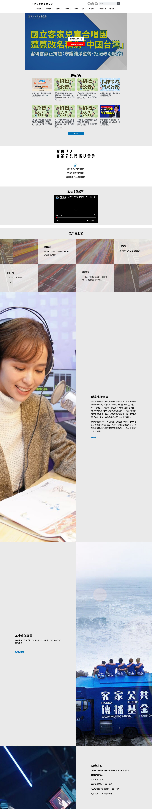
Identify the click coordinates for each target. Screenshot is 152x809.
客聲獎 (76, 9)
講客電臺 (48, 9)
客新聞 (67, 9)
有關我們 (38, 9)
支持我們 (111, 9)
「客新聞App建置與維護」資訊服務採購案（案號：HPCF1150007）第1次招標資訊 (87, 122)
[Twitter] (92, 3)
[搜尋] (118, 3)
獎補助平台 (103, 9)
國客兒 (58, 9)
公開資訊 (91, 9)
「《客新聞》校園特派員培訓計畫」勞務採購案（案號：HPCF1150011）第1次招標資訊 (87, 95)
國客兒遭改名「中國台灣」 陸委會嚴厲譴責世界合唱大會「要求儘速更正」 (110, 122)
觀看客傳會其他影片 (77, 44)
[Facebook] (89, 3)
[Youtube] (96, 3)
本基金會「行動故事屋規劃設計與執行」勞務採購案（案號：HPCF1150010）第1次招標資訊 (42, 122)
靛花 (82, 9)
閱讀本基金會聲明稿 (76, 39)
